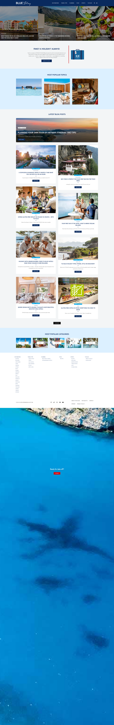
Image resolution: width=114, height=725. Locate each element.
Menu (97, 3)
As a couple (31, 362)
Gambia (17, 370)
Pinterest (60, 402)
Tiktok (54, 402)
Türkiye (17, 390)
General (36, 259)
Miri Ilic (19, 127)
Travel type (64, 3)
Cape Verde (17, 362)
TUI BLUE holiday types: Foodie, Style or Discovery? (78, 264)
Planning (72, 3)
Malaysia (17, 377)
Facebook (51, 402)
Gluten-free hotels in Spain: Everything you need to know (78, 308)
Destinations (55, 3)
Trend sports (74, 363)
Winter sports (74, 362)
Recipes (61, 358)
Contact (91, 400)
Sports (83, 3)
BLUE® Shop (88, 360)
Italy (16, 375)
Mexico (16, 380)
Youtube (63, 402)
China (16, 363)
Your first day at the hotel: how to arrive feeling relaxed (78, 224)
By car (30, 365)
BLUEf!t (73, 358)
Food (78, 3)
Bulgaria (17, 360)
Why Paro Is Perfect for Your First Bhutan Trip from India (78, 180)
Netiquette (85, 400)
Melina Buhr (75, 259)
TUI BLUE (90, 3)
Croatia (17, 365)
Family (30, 360)
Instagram (57, 402)
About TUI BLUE (89, 358)
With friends (31, 363)
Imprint (73, 403)
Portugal (17, 382)
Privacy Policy (81, 403)
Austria (17, 358)
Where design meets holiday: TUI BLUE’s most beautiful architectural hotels (36, 308)
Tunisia (17, 388)
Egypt (16, 368)
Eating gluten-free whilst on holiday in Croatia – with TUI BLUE (36, 217)
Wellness (73, 360)
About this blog (76, 400)
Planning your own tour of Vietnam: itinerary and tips (47, 132)
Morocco (17, 378)
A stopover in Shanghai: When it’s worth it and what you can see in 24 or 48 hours (36, 173)
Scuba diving (74, 367)
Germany (17, 372)
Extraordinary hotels (47, 360)
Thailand (17, 387)
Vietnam (17, 392)
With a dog (31, 367)
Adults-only (31, 358)
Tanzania (17, 385)
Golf (72, 365)
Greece (17, 373)
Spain (16, 383)
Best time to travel (46, 358)
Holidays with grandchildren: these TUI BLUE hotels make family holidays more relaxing (36, 262)
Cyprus (17, 367)
